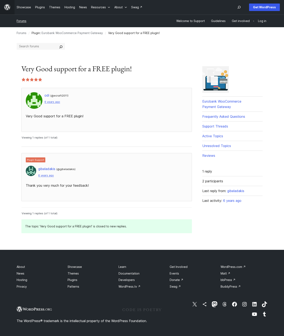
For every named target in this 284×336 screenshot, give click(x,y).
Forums (21, 21)
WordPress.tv (130, 286)
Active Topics (212, 136)
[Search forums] (61, 46)
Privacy (22, 286)
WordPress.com (233, 267)
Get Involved (179, 267)
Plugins (72, 280)
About (21, 267)
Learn (122, 267)
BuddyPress (231, 286)
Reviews (208, 155)
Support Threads (215, 126)
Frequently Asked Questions (223, 116)
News (20, 273)
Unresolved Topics (216, 146)
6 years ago (52, 101)
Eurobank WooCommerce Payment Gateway (72, 33)
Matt (225, 273)
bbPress (228, 280)
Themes (73, 273)
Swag (175, 286)
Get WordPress (264, 7)
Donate (176, 280)
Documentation (129, 273)
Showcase (75, 267)
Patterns (73, 286)
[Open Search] (239, 7)
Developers (127, 280)
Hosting (22, 280)
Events (174, 273)
